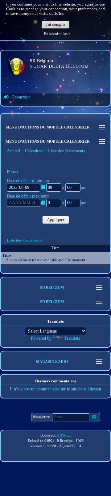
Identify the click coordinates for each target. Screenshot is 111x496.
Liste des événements (24, 240)
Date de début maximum (28, 196)
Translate (72, 338)
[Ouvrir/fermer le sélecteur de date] (43, 187)
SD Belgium (41, 61)
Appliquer (55, 219)
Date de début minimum (28, 180)
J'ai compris (55, 24)
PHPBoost (63, 435)
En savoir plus (56, 34)
